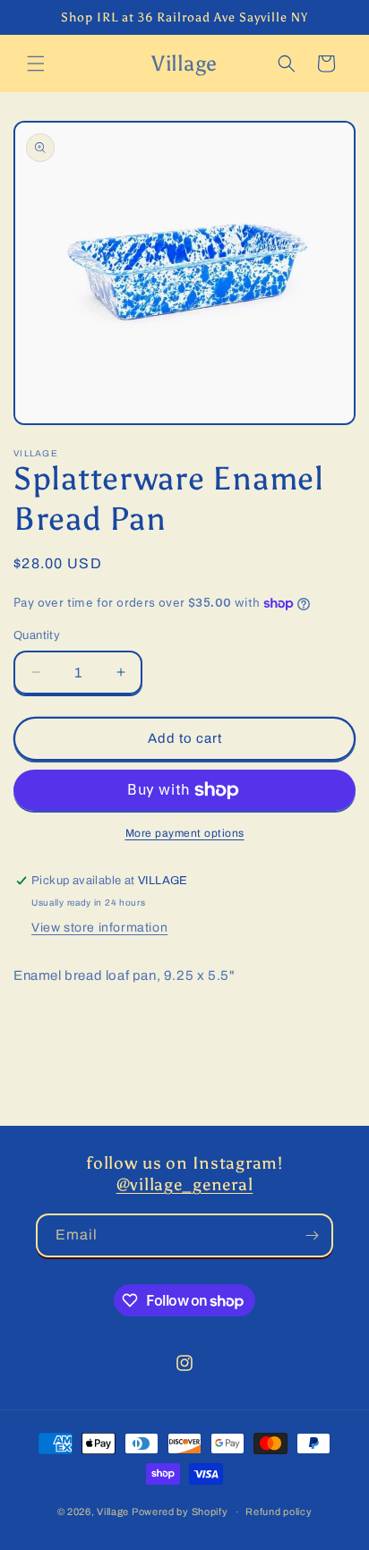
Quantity (36, 635)
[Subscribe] (311, 1235)
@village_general (184, 1184)
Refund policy (278, 1511)
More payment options (185, 833)
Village (113, 1511)
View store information (99, 927)
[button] (36, 63)
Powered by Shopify (180, 1511)
